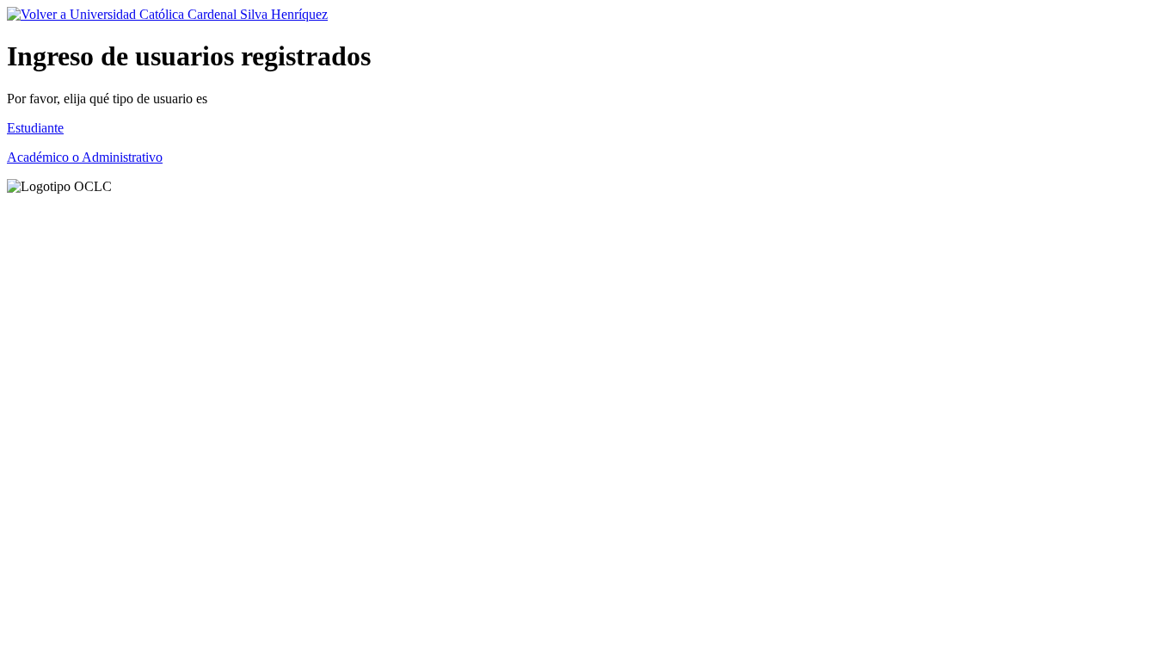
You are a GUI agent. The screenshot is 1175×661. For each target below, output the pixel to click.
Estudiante (35, 127)
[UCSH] (167, 14)
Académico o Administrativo (85, 157)
